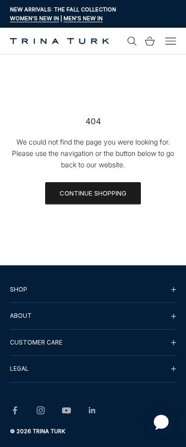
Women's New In (34, 18)
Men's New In (83, 18)
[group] (93, 289)
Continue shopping (93, 193)
